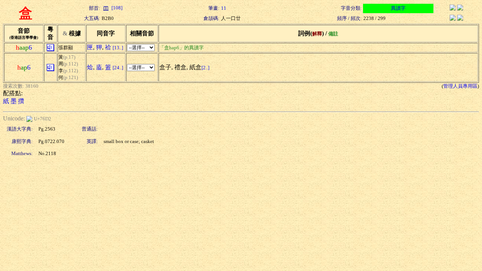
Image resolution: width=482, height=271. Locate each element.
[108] (116, 8)
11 (223, 8)
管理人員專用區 (460, 86)
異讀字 (398, 8)
